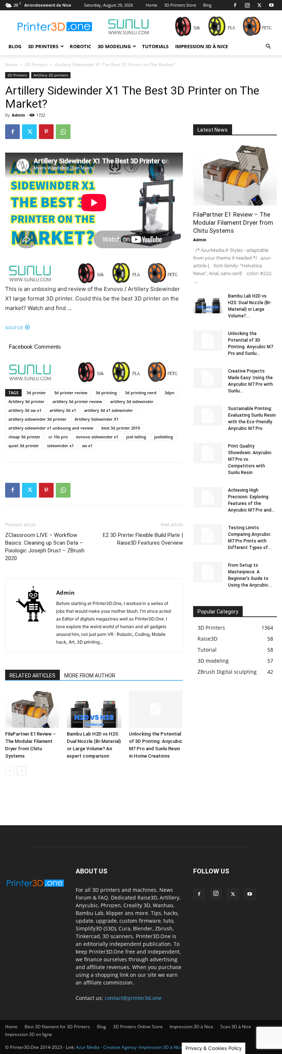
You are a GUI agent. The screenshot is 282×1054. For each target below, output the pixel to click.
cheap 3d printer (24, 436)
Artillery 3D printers (50, 75)
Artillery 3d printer (26, 401)
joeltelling (163, 436)
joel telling (136, 436)
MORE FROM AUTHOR (89, 676)
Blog (207, 5)
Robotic (80, 46)
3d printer (36, 392)
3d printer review (70, 392)
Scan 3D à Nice (235, 1026)
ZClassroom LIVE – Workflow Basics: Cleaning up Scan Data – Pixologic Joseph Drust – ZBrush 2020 (44, 547)
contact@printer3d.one (133, 997)
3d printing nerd (140, 392)
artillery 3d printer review (77, 401)
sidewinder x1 (60, 445)
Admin (18, 115)
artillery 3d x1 (63, 410)
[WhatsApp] (63, 131)
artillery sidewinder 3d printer (37, 419)
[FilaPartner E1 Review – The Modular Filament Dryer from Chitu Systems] (32, 709)
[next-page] (21, 770)
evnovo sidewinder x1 (97, 436)
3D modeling (114, 46)
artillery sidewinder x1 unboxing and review (50, 428)
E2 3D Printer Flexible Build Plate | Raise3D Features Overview (143, 539)
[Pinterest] (46, 131)
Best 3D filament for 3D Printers (57, 1026)
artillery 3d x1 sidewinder (108, 410)
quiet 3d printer (23, 445)
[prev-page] (9, 770)
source (14, 327)
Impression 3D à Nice (201, 46)
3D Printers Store (180, 5)
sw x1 (87, 445)
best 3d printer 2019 (120, 428)
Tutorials (155, 46)
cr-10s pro (58, 436)
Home (151, 5)
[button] (268, 46)
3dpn (169, 392)
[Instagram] (247, 5)
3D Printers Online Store (138, 1026)
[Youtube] (271, 5)
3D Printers (43, 46)
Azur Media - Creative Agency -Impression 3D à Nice (129, 1047)
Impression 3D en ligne (28, 1034)
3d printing (106, 392)
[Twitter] (259, 5)
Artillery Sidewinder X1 (97, 419)
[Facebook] (235, 5)
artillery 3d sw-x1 (24, 410)
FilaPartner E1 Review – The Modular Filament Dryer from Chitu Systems (233, 222)
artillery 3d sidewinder (131, 401)
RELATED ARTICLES (32, 676)
